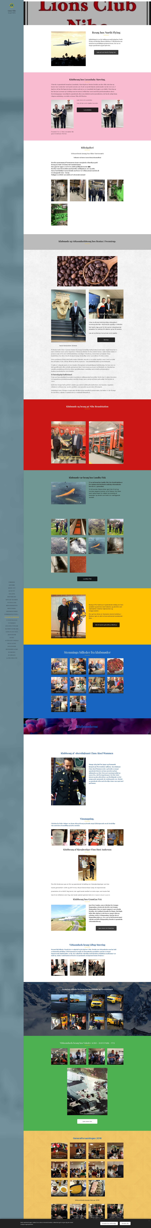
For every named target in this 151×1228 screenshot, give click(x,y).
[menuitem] (11, 582)
